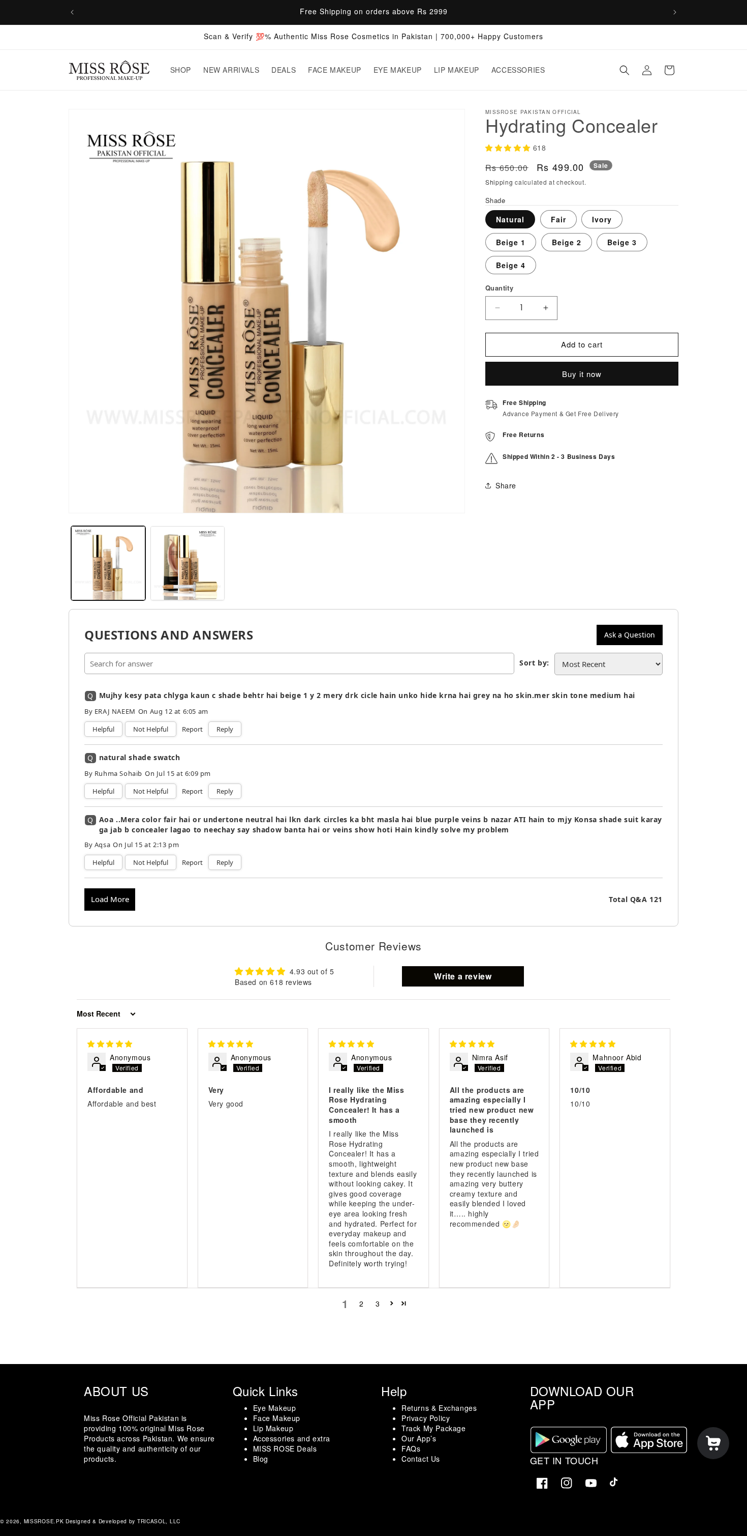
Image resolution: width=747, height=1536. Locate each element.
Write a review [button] (462, 976)
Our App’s (418, 1438)
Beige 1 (510, 242)
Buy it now (582, 373)
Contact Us (420, 1459)
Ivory (602, 219)
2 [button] (361, 1303)
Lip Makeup (273, 1428)
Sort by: (534, 663)
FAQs (410, 1448)
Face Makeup (277, 1418)
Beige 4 (510, 265)
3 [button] (378, 1303)
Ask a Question (629, 635)
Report (192, 729)
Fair (558, 219)
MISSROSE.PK (44, 1521)
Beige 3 (622, 242)
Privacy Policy (425, 1418)
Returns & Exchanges (439, 1408)
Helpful (103, 729)
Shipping (499, 182)
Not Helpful (150, 729)
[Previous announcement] (72, 12)
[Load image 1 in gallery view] (108, 563)
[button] (624, 70)
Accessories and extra (292, 1438)
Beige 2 (566, 242)
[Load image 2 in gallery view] (187, 563)
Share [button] (505, 485)
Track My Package (433, 1428)
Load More (110, 899)
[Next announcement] (675, 12)
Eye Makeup (274, 1408)
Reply (224, 729)
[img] (110, 1043)
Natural (510, 219)
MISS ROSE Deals (285, 1448)
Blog (260, 1459)
